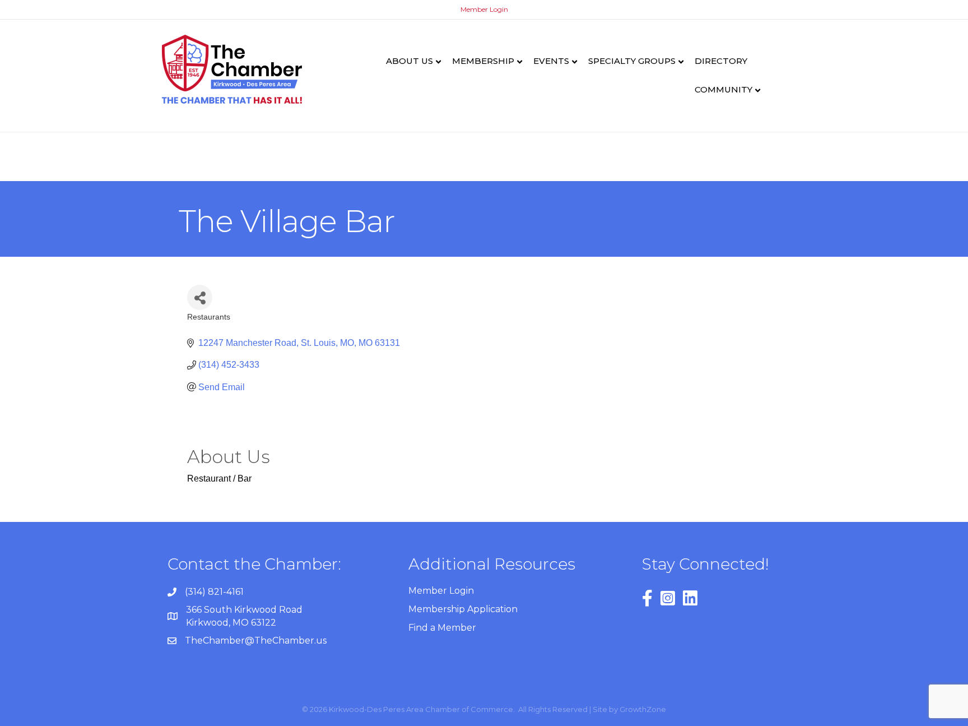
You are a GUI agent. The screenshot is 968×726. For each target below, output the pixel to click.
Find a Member (442, 627)
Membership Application (463, 609)
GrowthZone (643, 709)
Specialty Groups (632, 61)
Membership (483, 61)
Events (551, 61)
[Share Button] (199, 297)
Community (723, 89)
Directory (721, 61)
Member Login (484, 9)
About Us (409, 61)
